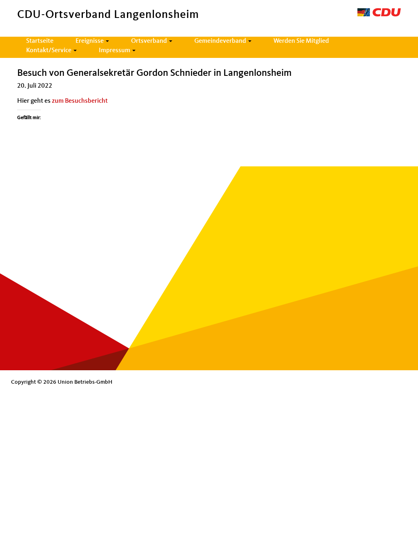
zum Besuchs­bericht (80, 101)
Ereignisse (90, 41)
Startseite (39, 41)
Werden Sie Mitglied (301, 41)
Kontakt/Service (49, 50)
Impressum (115, 50)
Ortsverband (149, 41)
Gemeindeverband (220, 41)
